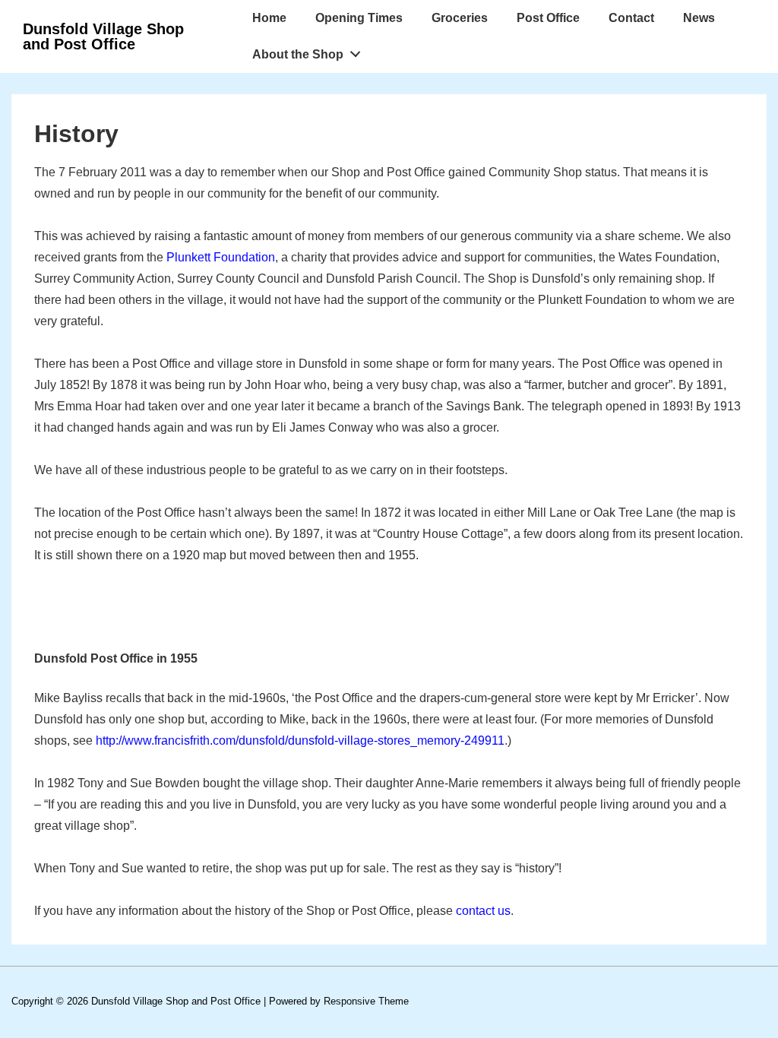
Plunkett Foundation (220, 257)
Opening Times (359, 17)
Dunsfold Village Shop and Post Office (103, 36)
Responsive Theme (366, 1001)
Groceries (460, 17)
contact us (483, 910)
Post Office (548, 17)
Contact (631, 17)
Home (269, 17)
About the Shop (297, 54)
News (699, 17)
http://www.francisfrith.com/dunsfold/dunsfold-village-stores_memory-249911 (300, 740)
